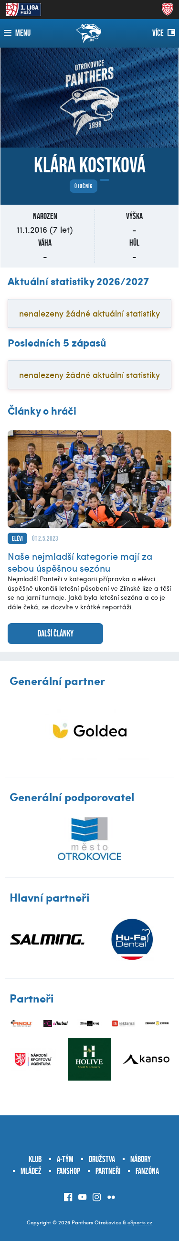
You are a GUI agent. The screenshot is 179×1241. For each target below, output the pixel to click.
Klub (35, 1159)
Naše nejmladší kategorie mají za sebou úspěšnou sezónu (80, 561)
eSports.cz (140, 1222)
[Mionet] (89, 730)
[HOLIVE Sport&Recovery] (89, 1059)
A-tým (65, 1159)
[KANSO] (146, 1059)
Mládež (31, 1171)
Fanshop (68, 1171)
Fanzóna (147, 1171)
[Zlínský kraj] (89, 1023)
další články (56, 633)
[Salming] (47, 939)
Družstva (102, 1159)
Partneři (107, 1171)
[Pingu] (22, 1023)
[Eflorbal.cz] (55, 1023)
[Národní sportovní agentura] (33, 1059)
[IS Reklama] (123, 1023)
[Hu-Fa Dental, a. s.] (132, 939)
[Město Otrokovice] (89, 839)
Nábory (140, 1159)
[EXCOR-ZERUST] (157, 1023)
